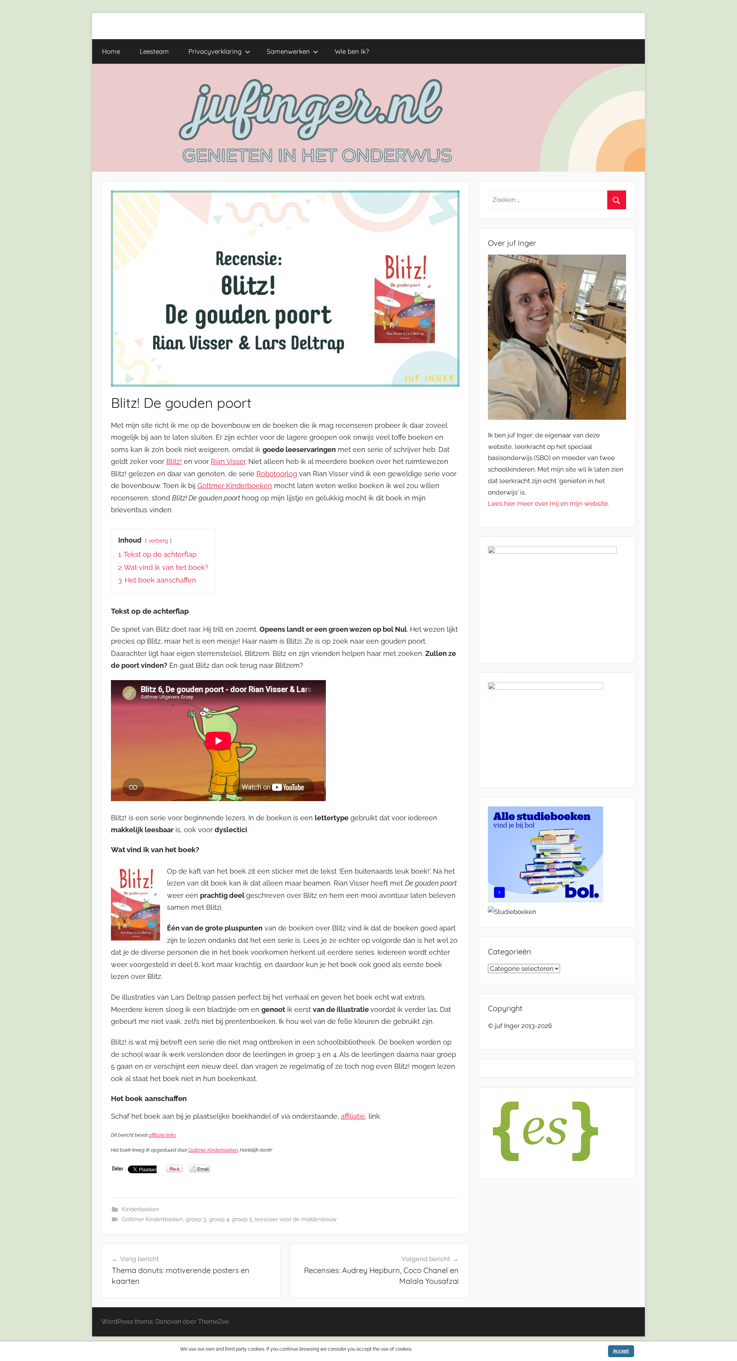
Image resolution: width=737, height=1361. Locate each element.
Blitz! (174, 461)
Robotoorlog (276, 474)
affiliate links (162, 1135)
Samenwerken (288, 51)
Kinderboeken (140, 1209)
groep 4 (219, 1219)
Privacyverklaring (215, 51)
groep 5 (242, 1219)
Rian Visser (228, 461)
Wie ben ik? (352, 51)
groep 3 (196, 1219)
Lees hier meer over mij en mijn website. (548, 503)
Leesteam (154, 51)
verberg (158, 540)
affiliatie (353, 1116)
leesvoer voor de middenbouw (296, 1219)
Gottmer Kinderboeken (234, 486)
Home (111, 51)
